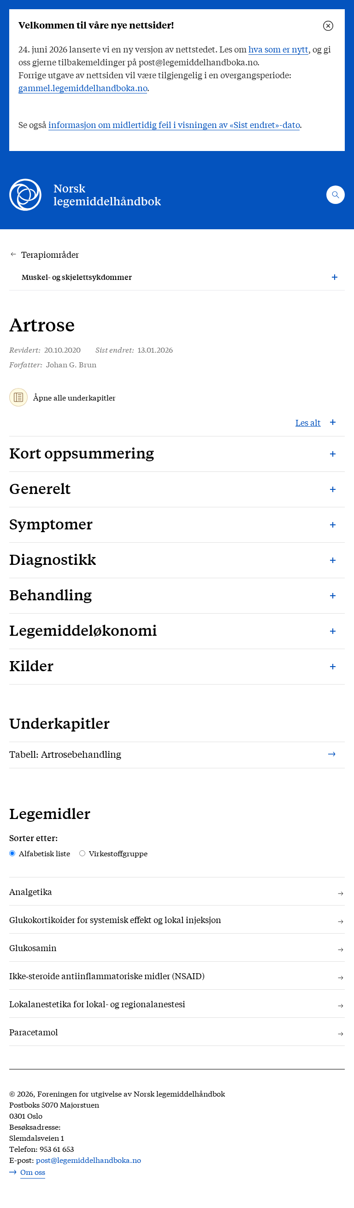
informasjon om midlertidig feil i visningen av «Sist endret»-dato (174, 124)
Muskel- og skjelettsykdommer (77, 277)
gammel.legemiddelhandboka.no (82, 87)
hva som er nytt (278, 49)
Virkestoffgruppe (118, 853)
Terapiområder (50, 254)
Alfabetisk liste (44, 853)
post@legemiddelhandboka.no (88, 1159)
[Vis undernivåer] (334, 277)
